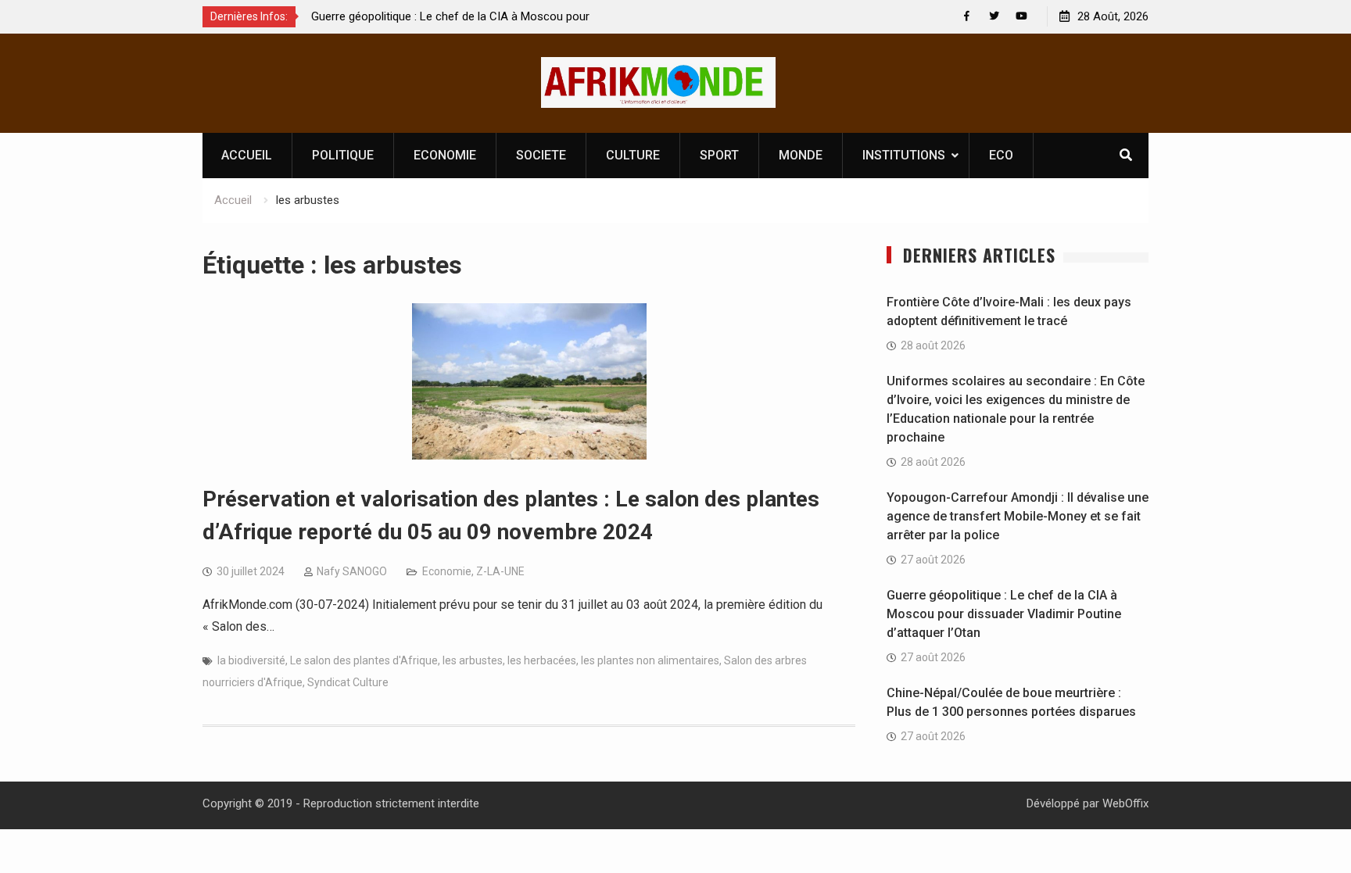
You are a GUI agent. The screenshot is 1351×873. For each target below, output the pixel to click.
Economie (446, 571)
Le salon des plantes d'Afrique (364, 660)
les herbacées (541, 660)
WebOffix (1125, 803)
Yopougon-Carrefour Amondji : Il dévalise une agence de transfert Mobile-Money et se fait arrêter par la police (1018, 516)
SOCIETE (541, 155)
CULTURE (633, 155)
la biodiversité (251, 660)
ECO (1001, 155)
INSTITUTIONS (903, 155)
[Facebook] (966, 16)
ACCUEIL (246, 155)
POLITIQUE (343, 155)
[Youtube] (1021, 16)
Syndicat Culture (348, 682)
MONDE (800, 155)
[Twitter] (994, 16)
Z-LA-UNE (500, 571)
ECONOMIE (445, 155)
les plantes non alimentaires (650, 660)
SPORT (719, 155)
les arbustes (473, 660)
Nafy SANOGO (352, 571)
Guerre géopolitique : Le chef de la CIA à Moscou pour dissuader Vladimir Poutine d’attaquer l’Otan (1004, 614)
